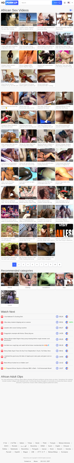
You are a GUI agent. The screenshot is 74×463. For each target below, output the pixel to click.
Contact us (27, 461)
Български (64, 452)
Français (52, 443)
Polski (44, 443)
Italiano (22, 443)
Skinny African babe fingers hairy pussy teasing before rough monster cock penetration (27, 339)
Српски (44, 449)
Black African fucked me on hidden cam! (16, 362)
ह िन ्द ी (41, 452)
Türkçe (30, 443)
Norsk (52, 449)
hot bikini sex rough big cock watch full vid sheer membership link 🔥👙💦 (26, 345)
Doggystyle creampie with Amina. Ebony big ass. (19, 333)
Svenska (68, 449)
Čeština (4, 449)
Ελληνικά (66, 446)
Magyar (25, 452)
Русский (8, 452)
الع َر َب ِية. (24, 446)
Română (14, 446)
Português (35, 449)
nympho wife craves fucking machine (15, 328)
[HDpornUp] (9, 2)
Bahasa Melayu (53, 452)
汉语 (32, 452)
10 (55, 264)
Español (17, 452)
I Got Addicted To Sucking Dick (13, 316)
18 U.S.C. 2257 (45, 461)
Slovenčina (33, 446)
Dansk (37, 443)
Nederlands (14, 449)
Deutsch (59, 449)
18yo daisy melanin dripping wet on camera (17, 322)
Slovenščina (25, 449)
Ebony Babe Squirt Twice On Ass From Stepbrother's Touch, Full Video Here (27, 351)
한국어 (6, 446)
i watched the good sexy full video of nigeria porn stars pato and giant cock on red (28, 356)
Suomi (50, 446)
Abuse (36, 461)
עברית (5, 443)
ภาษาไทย (13, 443)
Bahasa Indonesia (64, 443)
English (58, 446)
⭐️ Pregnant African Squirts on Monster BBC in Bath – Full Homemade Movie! (28, 368)
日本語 (43, 446)
